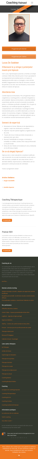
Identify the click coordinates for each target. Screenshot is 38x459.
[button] (11, 437)
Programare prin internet (19, 49)
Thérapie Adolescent (7, 331)
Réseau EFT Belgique (7, 335)
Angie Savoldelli (9, 180)
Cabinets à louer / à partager (10, 339)
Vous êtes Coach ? (7, 421)
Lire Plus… (5, 281)
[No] (36, 452)
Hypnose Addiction (7, 320)
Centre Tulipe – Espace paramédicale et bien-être (15, 312)
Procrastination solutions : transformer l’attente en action (18, 300)
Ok (19, 455)
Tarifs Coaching (6, 417)
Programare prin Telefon (19, 56)
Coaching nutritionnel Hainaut (10, 405)
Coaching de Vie (6, 397)
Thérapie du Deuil (7, 374)
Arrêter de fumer (6, 351)
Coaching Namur (6, 377)
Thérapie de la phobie (8, 358)
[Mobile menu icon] (32, 2)
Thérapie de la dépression (9, 370)
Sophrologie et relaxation (9, 355)
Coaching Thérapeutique (9, 393)
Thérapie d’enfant (7, 362)
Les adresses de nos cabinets (10, 413)
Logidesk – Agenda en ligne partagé (12, 316)
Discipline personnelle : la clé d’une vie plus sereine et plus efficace (18, 297)
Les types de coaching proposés (11, 390)
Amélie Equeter (9, 187)
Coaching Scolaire (7, 401)
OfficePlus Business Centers (10, 308)
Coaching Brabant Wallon (9, 381)
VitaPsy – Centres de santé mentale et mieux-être (16, 324)
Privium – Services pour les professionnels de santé (16, 327)
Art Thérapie (5, 347)
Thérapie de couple (7, 366)
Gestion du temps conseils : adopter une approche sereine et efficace (18, 292)
